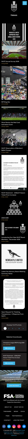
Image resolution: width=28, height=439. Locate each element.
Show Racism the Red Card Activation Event (10, 123)
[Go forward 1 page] (23, 328)
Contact (7, 420)
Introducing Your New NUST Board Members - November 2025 (13, 238)
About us (8, 407)
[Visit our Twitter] (9, 426)
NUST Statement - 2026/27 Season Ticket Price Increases (13, 194)
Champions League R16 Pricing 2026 (13, 342)
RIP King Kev (5, 102)
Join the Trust (14, 385)
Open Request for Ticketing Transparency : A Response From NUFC (12, 314)
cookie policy (9, 433)
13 (19, 328)
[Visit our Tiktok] (19, 426)
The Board (7, 411)
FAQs (7, 416)
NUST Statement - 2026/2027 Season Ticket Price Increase (12, 356)
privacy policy (20, 432)
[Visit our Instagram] (14, 426)
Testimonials (17, 416)
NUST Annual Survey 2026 (10, 61)
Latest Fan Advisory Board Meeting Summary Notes (13, 272)
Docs (23, 411)
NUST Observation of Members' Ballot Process (12, 149)
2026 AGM (4, 218)
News (16, 411)
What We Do (18, 407)
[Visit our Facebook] (4, 426)
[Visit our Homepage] (14, 6)
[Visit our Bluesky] (24, 426)
